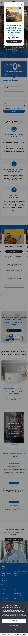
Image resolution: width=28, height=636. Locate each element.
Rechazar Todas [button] (14, 630)
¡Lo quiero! (14, 41)
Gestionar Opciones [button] (14, 625)
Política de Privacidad (6, 634)
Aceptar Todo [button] (14, 620)
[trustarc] (23, 634)
